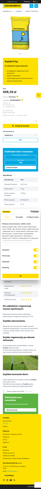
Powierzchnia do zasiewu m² (20, 155)
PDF (20, 140)
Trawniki (18, 11)
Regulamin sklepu (22, 115)
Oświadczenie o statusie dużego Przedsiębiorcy (16, 458)
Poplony (5, 426)
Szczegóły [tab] (19, 217)
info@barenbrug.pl (11, 471)
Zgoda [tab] (7, 217)
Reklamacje (6, 437)
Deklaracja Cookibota (9, 455)
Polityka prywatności (9, 115)
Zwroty (5, 439)
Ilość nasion (20, 160)
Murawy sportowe (31, 11)
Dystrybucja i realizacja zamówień (12, 434)
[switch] (36, 255)
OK (20, 276)
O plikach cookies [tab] (33, 217)
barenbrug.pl (7, 11)
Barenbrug (6, 450)
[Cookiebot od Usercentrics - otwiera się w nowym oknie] (30, 212)
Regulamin (6, 442)
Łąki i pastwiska (7, 421)
